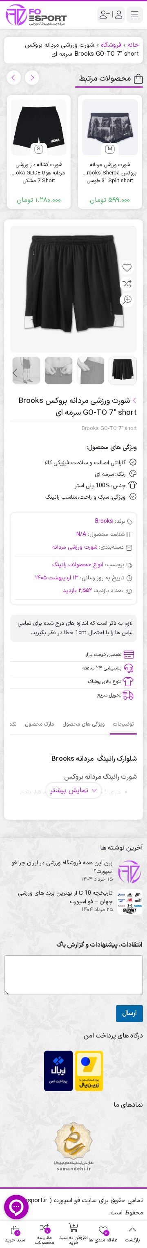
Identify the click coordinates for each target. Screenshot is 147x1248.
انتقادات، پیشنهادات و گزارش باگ (99, 945)
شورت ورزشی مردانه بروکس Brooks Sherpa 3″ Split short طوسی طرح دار (110, 169)
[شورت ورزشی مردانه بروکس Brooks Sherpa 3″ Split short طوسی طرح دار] (110, 127)
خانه (133, 45)
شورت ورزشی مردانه (74, 547)
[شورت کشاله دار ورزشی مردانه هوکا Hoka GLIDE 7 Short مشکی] (39, 127)
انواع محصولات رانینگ (77, 565)
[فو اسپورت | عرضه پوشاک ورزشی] (36, 15)
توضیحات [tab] (123, 724)
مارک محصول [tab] (39, 724)
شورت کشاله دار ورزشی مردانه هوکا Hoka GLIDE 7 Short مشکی (38, 169)
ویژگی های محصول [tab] (83, 724)
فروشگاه (111, 45)
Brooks (104, 521)
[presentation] (32, 77)
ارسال (129, 1013)
